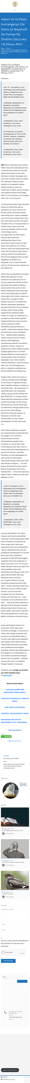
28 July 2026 (6, 860)
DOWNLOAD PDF (16, 741)
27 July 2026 (6, 892)
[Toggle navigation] (15, 10)
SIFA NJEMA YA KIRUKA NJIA (7, 893)
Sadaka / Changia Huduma (10, 1070)
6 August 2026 (7, 829)
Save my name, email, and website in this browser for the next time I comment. (15, 943)
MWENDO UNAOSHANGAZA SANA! (15, 713)
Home (2, 48)
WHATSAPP (7, 675)
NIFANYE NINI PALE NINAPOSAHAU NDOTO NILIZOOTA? (13, 862)
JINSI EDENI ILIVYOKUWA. (15, 707)
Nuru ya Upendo (10, 833)
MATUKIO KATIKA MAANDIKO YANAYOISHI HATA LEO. (12, 830)
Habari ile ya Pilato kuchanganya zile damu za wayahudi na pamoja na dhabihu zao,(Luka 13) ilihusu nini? (14, 68)
